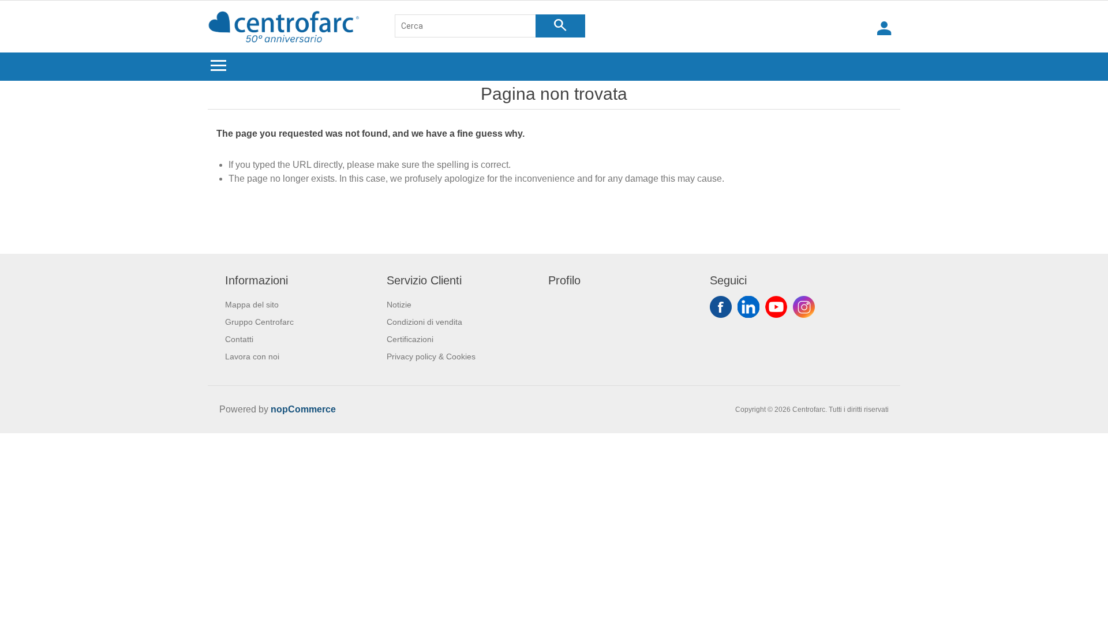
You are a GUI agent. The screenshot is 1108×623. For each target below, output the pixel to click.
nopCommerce (303, 409)
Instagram (804, 307)
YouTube (776, 307)
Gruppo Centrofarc (259, 321)
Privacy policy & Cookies (431, 356)
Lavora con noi (252, 356)
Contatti (239, 339)
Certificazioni (410, 339)
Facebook (721, 307)
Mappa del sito (252, 304)
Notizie (399, 304)
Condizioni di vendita (424, 321)
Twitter (748, 307)
